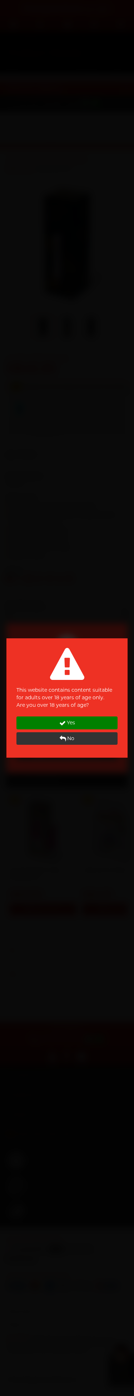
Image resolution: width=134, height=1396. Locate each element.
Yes (71, 722)
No (70, 738)
